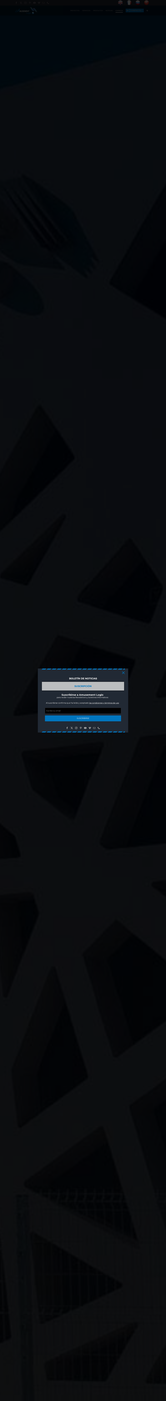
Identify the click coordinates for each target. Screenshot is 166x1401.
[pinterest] (81, 728)
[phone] (99, 728)
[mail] (94, 728)
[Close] (123, 673)
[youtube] (85, 728)
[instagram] (76, 728)
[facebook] (67, 728)
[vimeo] (90, 728)
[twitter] (72, 728)
